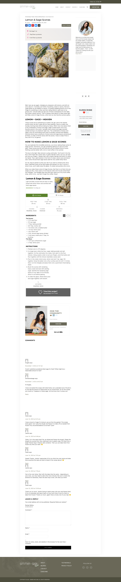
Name (27, 528)
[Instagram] (98, 1)
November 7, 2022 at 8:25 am (34, 381)
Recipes (74, 7)
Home (56, 7)
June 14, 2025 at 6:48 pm (33, 436)
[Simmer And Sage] (28, 7)
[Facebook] (83, 567)
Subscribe (82, 7)
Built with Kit (58, 332)
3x (69, 215)
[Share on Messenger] (29, 25)
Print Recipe (37, 195)
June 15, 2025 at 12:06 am (33, 488)
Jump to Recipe (66, 25)
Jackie (28, 22)
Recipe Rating (29, 505)
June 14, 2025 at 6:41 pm (32, 419)
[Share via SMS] (36, 25)
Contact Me (95, 7)
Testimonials (66, 563)
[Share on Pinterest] (33, 25)
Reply (27, 374)
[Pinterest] (100, 1)
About (62, 7)
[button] (26, 188)
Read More (78, 53)
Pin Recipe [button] (60, 195)
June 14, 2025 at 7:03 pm (32, 455)
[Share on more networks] (39, 25)
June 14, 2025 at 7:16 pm (32, 471)
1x (64, 215)
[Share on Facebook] (26, 25)
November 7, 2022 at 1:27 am (34, 366)
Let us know (47, 293)
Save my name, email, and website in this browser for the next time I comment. (45, 542)
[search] (87, 7)
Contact (68, 7)
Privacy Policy (66, 565)
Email (27, 534)
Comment (28, 510)
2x (66, 215)
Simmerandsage (28, 16)
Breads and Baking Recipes (40, 16)
